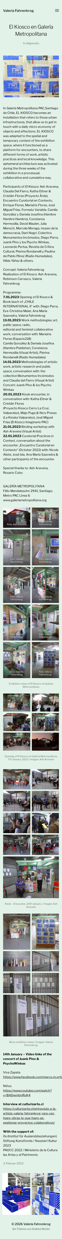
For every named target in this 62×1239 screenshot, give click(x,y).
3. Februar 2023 (13, 1163)
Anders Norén (41, 1229)
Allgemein (32, 43)
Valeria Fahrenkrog (18, 11)
